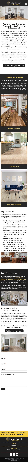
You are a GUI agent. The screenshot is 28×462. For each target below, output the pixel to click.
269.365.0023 (14, 445)
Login (16, 460)
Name (3, 358)
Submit (3, 388)
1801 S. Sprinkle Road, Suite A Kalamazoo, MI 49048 (14, 450)
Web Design (10, 459)
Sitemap (12, 460)
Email (3, 363)
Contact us (20, 434)
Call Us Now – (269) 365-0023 (14, 66)
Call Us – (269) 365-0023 (14, 331)
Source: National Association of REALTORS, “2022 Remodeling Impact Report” (13, 279)
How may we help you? (8, 374)
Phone (3, 369)
